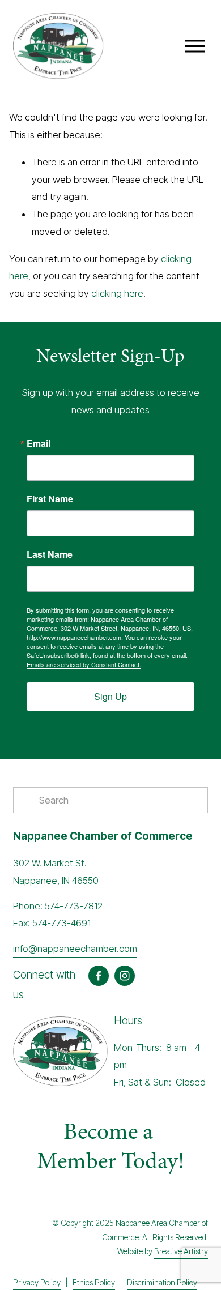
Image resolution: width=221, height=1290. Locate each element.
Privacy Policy (37, 1282)
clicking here (117, 293)
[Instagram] (124, 976)
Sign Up (110, 696)
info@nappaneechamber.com (75, 948)
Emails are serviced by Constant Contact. (84, 664)
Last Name (50, 554)
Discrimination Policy (162, 1282)
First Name (50, 498)
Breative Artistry (181, 1251)
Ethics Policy (94, 1282)
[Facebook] (98, 976)
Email (38, 443)
